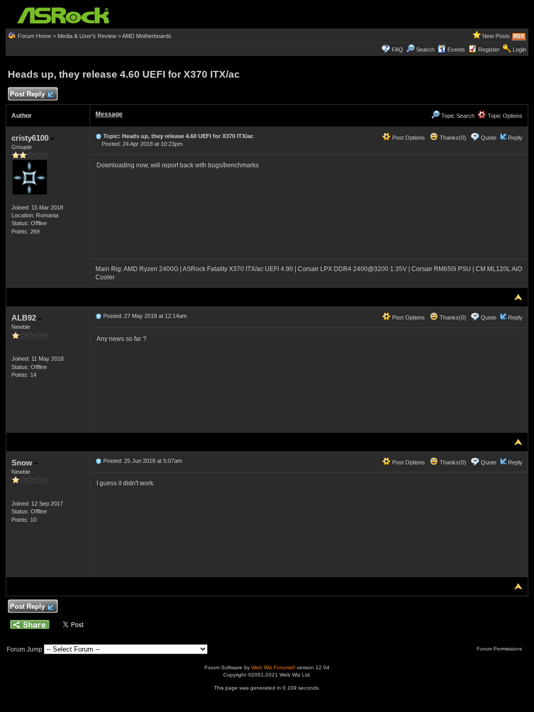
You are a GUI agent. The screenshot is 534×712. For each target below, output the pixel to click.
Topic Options (504, 116)
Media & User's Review (86, 36)
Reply (515, 137)
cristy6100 (31, 137)
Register (489, 49)
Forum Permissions (500, 649)
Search (425, 49)
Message (109, 114)
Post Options (408, 137)
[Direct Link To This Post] (98, 136)
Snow (22, 462)
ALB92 (24, 317)
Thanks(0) (452, 137)
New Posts (496, 36)
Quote (488, 137)
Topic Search (457, 116)
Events (456, 49)
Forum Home (34, 36)
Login (519, 49)
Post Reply (27, 94)
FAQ (397, 49)
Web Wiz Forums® (273, 667)
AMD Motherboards (147, 36)
